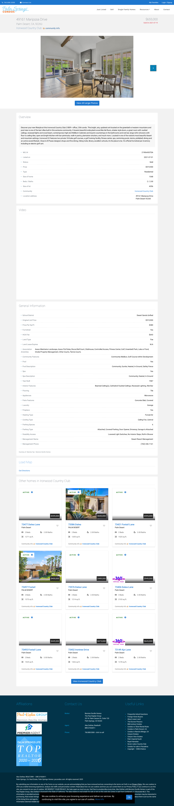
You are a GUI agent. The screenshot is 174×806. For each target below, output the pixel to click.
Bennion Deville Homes (93, 713)
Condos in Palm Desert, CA (137, 729)
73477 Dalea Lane (31, 524)
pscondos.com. (59, 779)
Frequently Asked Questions (138, 714)
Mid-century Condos (135, 724)
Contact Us (26, 2)
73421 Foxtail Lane (124, 524)
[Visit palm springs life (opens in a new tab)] (29, 751)
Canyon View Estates (135, 737)
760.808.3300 (9, 2)
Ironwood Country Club (38, 28)
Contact (166, 9)
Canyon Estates (133, 734)
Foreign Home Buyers (135, 717)
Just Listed (101, 9)
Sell (112, 9)
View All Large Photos (87, 103)
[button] (153, 68)
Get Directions (24, 471)
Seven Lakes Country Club (137, 744)
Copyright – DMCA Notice (137, 749)
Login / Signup (167, 2)
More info (99, 799)
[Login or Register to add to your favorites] (57, 525)
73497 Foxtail (28, 587)
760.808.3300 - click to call (94, 732)
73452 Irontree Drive (78, 649)
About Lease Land (134, 719)
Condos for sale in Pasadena (138, 746)
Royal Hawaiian (133, 742)
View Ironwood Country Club (87, 681)
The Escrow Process (135, 722)
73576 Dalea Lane (77, 587)
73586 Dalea (74, 524)
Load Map (25, 462)
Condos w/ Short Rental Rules (138, 727)
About (156, 9)
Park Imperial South (135, 739)
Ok (129, 797)
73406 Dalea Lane (124, 587)
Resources (144, 9)
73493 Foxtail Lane (31, 649)
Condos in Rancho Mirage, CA (138, 732)
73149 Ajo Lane (123, 649)
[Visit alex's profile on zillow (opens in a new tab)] (29, 729)
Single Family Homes (127, 9)
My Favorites (153, 2)
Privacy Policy (137, 784)
